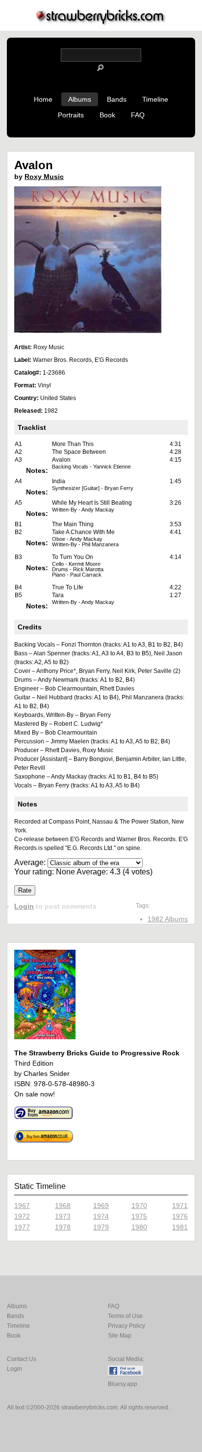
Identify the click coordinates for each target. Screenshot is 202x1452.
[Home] (101, 23)
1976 (180, 1216)
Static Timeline (40, 1186)
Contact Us (21, 1359)
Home (43, 99)
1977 (22, 1227)
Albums (79, 99)
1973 (63, 1216)
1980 (139, 1227)
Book (107, 115)
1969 (101, 1205)
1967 (22, 1205)
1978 (63, 1227)
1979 (101, 1227)
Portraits (71, 115)
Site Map (119, 1335)
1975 (139, 1216)
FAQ (138, 115)
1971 (180, 1205)
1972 (22, 1216)
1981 (180, 1227)
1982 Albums (168, 919)
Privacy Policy (126, 1325)
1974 (101, 1216)
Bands (116, 99)
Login (24, 906)
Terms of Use (125, 1316)
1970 (139, 1205)
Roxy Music (44, 176)
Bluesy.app (122, 1384)
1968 (63, 1205)
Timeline (155, 99)
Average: (31, 862)
